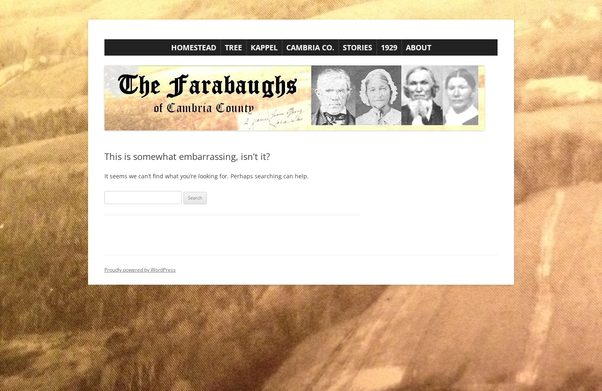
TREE (233, 47)
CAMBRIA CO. (310, 47)
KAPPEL (264, 47)
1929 (389, 47)
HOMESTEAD (193, 47)
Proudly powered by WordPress (140, 269)
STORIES (357, 47)
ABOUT (418, 47)
